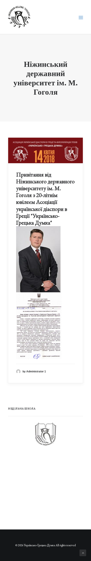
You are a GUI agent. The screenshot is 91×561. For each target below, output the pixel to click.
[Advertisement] (41, 485)
